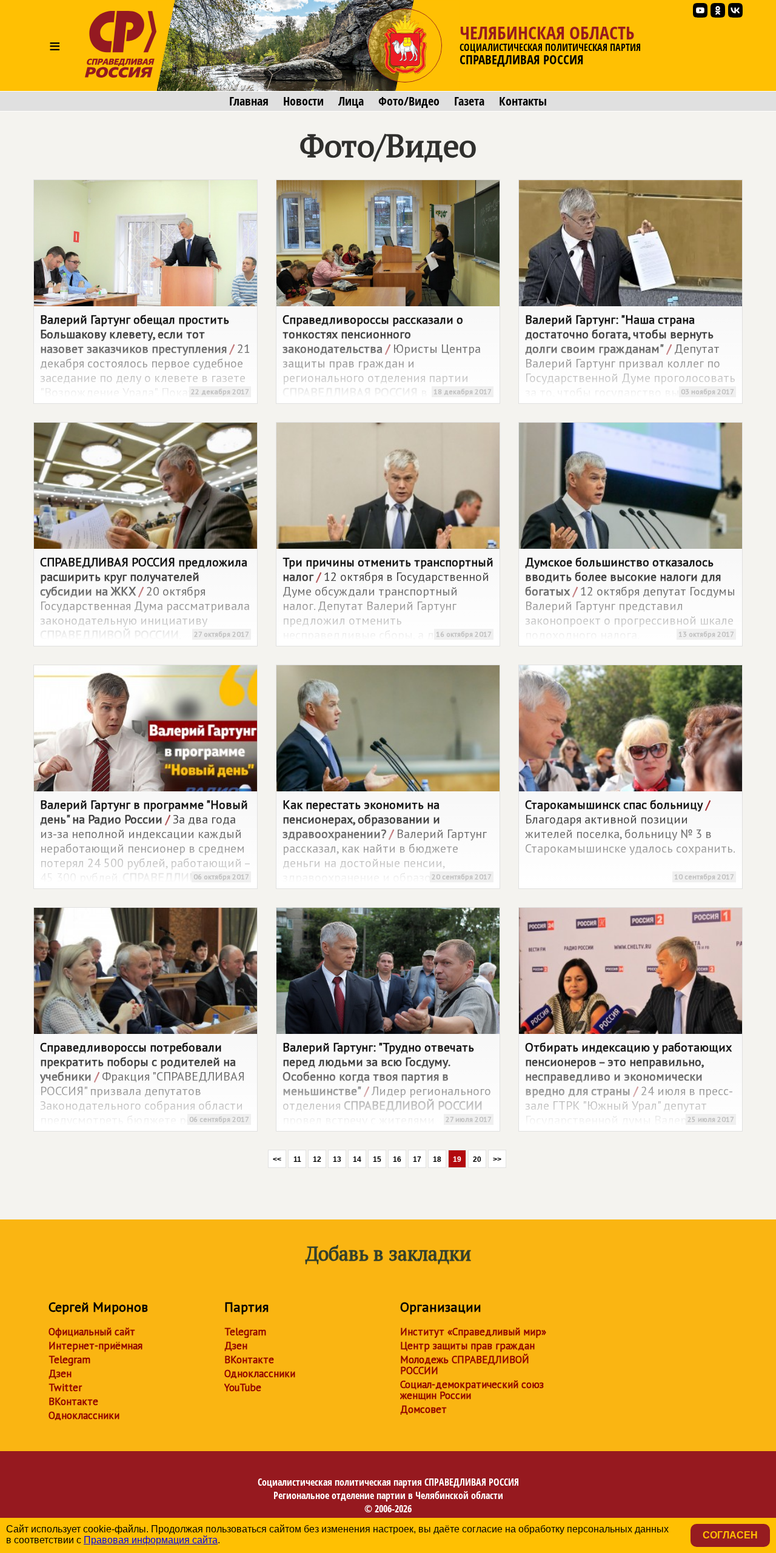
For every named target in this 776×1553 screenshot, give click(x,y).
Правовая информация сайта (151, 1540)
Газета (469, 101)
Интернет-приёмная (95, 1345)
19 (457, 1159)
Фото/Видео (409, 101)
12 (317, 1159)
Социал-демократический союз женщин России (472, 1390)
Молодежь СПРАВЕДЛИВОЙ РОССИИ (464, 1365)
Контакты (523, 101)
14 (357, 1159)
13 (337, 1159)
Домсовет (423, 1409)
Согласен (730, 1535)
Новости (303, 101)
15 (377, 1159)
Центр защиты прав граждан (467, 1345)
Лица (351, 101)
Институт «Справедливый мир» (473, 1331)
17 (417, 1159)
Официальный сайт (91, 1331)
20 (477, 1159)
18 (437, 1159)
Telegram (69, 1359)
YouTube (242, 1387)
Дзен (60, 1373)
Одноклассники (83, 1415)
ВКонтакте (73, 1401)
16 (397, 1159)
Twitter (65, 1387)
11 (297, 1159)
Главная (249, 101)
